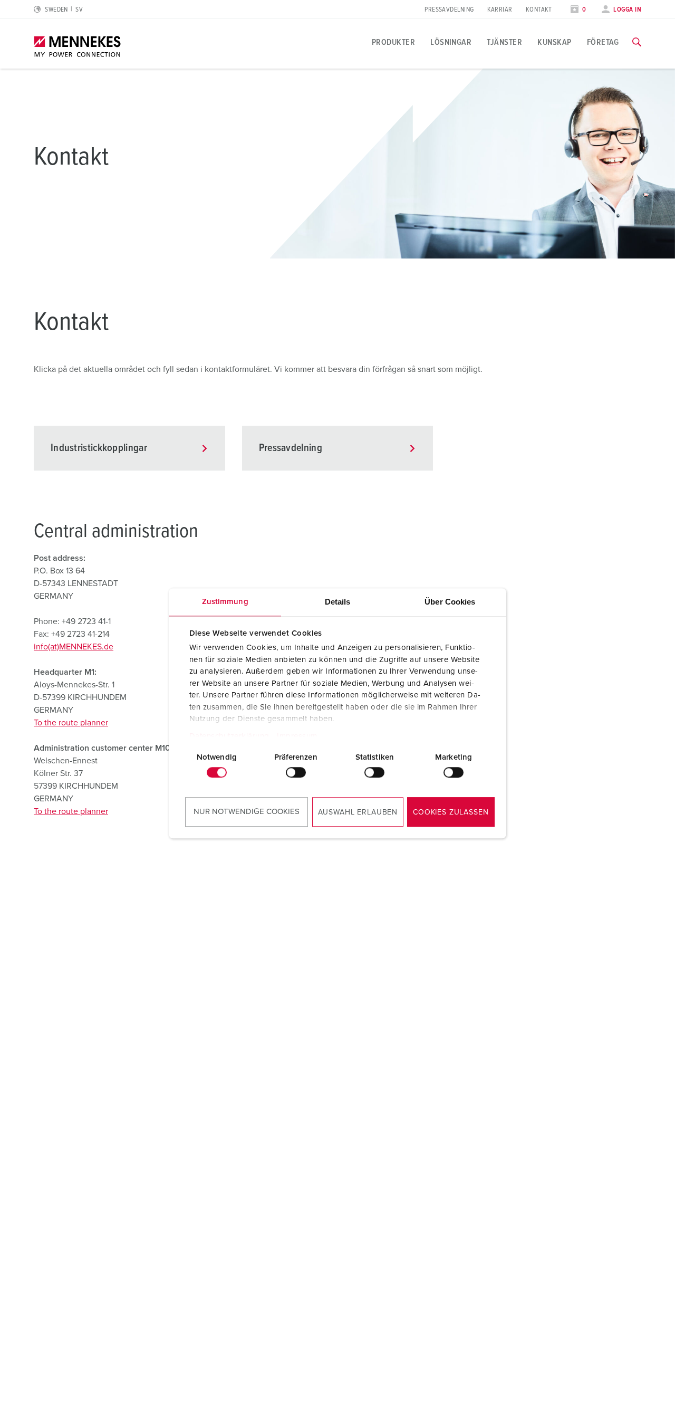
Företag (603, 42)
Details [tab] (338, 601)
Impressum (297, 736)
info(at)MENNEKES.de (73, 647)
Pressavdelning (449, 9)
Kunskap (554, 42)
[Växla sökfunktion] (636, 42)
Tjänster (504, 42)
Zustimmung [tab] (225, 602)
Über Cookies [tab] (450, 601)
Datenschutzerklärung (229, 736)
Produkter (393, 42)
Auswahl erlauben (358, 812)
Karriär (500, 9)
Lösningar (450, 42)
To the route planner (71, 723)
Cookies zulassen (450, 812)
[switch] (296, 772)
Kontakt (539, 9)
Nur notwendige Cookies (247, 812)
